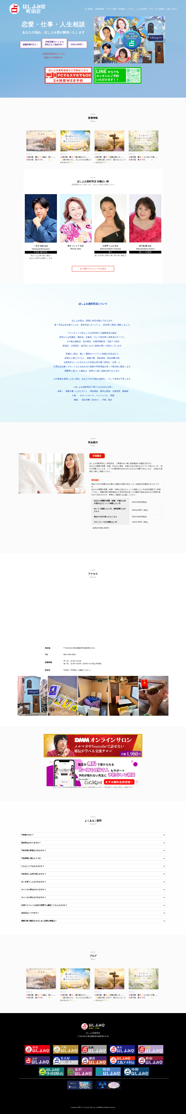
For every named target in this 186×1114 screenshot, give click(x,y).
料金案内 (121, 9)
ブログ (151, 9)
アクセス (130, 9)
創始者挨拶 (99, 9)
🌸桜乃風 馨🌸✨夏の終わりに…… (75, 157)
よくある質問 (141, 9)
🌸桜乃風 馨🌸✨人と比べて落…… (143, 157)
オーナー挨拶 (111, 9)
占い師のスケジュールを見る (93, 269)
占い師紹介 (89, 9)
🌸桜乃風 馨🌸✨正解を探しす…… (109, 157)
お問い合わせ (171, 9)
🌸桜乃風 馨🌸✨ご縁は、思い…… (40, 157)
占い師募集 (160, 9)
